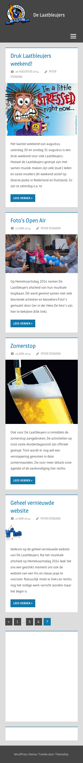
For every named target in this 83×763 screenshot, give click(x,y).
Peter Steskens (51, 228)
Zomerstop (23, 345)
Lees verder (21, 198)
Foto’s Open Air (28, 220)
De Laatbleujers (49, 15)
